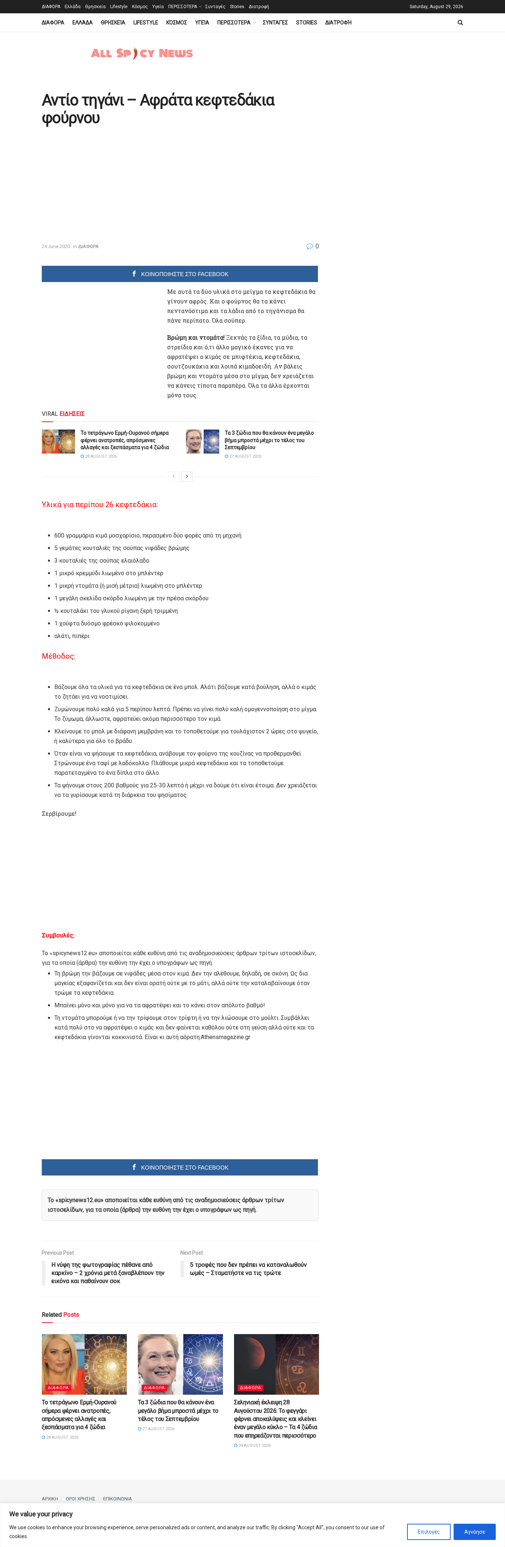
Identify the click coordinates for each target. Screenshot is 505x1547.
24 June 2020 (56, 246)
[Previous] (173, 476)
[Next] (187, 476)
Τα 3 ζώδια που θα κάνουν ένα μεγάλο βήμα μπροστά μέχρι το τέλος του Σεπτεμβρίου (269, 440)
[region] (252, 1525)
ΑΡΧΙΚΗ (50, 1499)
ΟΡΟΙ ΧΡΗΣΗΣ (80, 1499)
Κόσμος (140, 6)
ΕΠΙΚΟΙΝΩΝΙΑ (117, 1499)
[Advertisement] (104, 185)
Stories (237, 6)
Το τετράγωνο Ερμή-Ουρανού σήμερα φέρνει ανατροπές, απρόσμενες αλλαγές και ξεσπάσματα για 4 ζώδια (125, 440)
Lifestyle (119, 6)
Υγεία (158, 6)
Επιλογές (429, 1532)
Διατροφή (259, 6)
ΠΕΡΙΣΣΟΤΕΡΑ (182, 6)
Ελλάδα (73, 6)
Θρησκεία (95, 6)
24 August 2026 (254, 1445)
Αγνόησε (474, 1532)
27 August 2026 (244, 456)
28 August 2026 (100, 456)
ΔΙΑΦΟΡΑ (51, 6)
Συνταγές (215, 6)
